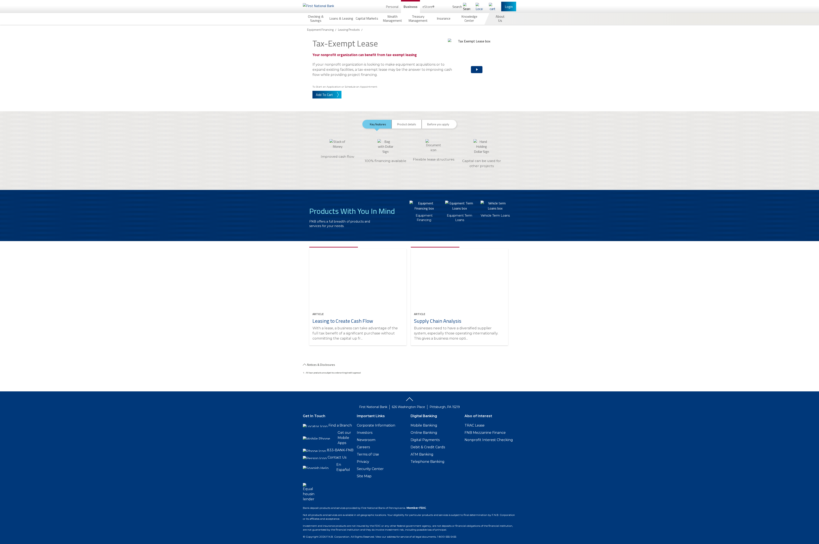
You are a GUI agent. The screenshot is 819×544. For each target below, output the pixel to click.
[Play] (471, 66)
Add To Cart (324, 94)
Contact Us (337, 457)
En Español (343, 467)
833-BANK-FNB (340, 450)
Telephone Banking (427, 462)
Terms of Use (368, 454)
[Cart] (492, 6)
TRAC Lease (475, 425)
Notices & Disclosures (321, 364)
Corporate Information (376, 425)
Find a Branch (340, 425)
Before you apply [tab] (438, 124)
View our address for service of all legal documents (405, 536)
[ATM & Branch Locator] (479, 6)
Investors (364, 433)
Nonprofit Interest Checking (489, 440)
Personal (392, 6)
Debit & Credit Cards (428, 447)
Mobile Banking (424, 425)
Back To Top (409, 401)
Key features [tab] (378, 124)
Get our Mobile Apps (344, 438)
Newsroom (366, 440)
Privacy (363, 462)
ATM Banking (422, 454)
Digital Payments (425, 440)
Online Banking (424, 433)
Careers (363, 447)
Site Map (364, 476)
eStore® (428, 6)
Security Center (370, 469)
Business (410, 6)
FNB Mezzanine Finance (485, 433)
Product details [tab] (406, 124)
